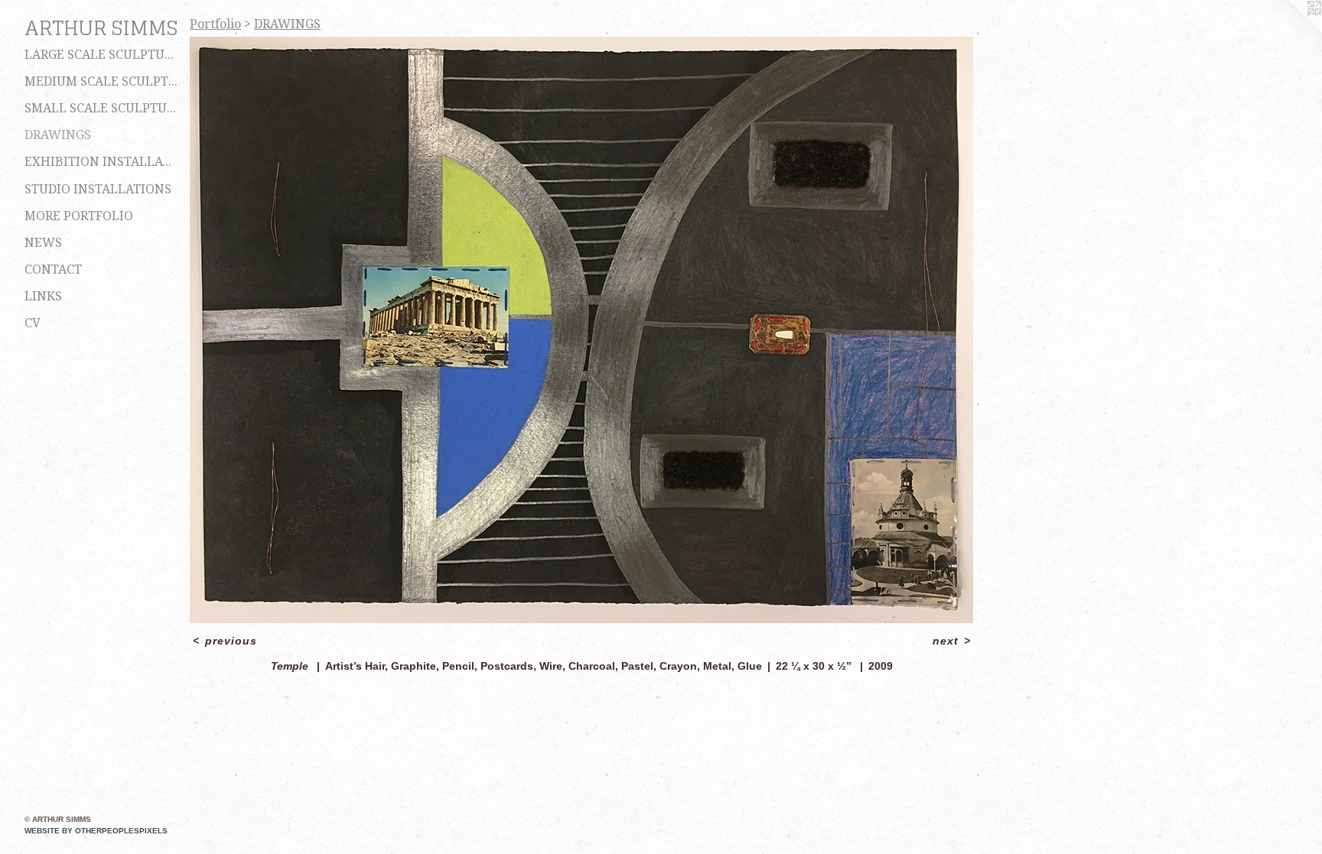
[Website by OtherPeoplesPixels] (1291, 30)
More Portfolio (78, 216)
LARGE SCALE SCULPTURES (100, 54)
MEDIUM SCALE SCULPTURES (100, 81)
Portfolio (215, 24)
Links (43, 296)
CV (32, 323)
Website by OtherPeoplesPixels (96, 830)
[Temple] (581, 330)
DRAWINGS (57, 135)
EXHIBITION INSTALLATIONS (100, 161)
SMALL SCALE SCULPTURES (100, 108)
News (43, 242)
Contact (53, 269)
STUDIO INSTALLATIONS (97, 189)
